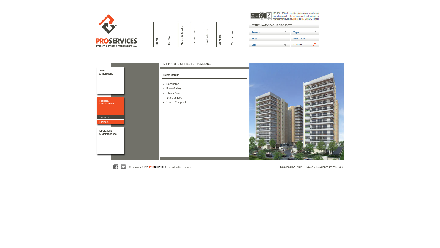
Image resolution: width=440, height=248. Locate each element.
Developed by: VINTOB (329, 167)
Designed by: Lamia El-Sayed (296, 167)
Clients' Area (173, 93)
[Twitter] (123, 170)
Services (104, 117)
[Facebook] (116, 170)
